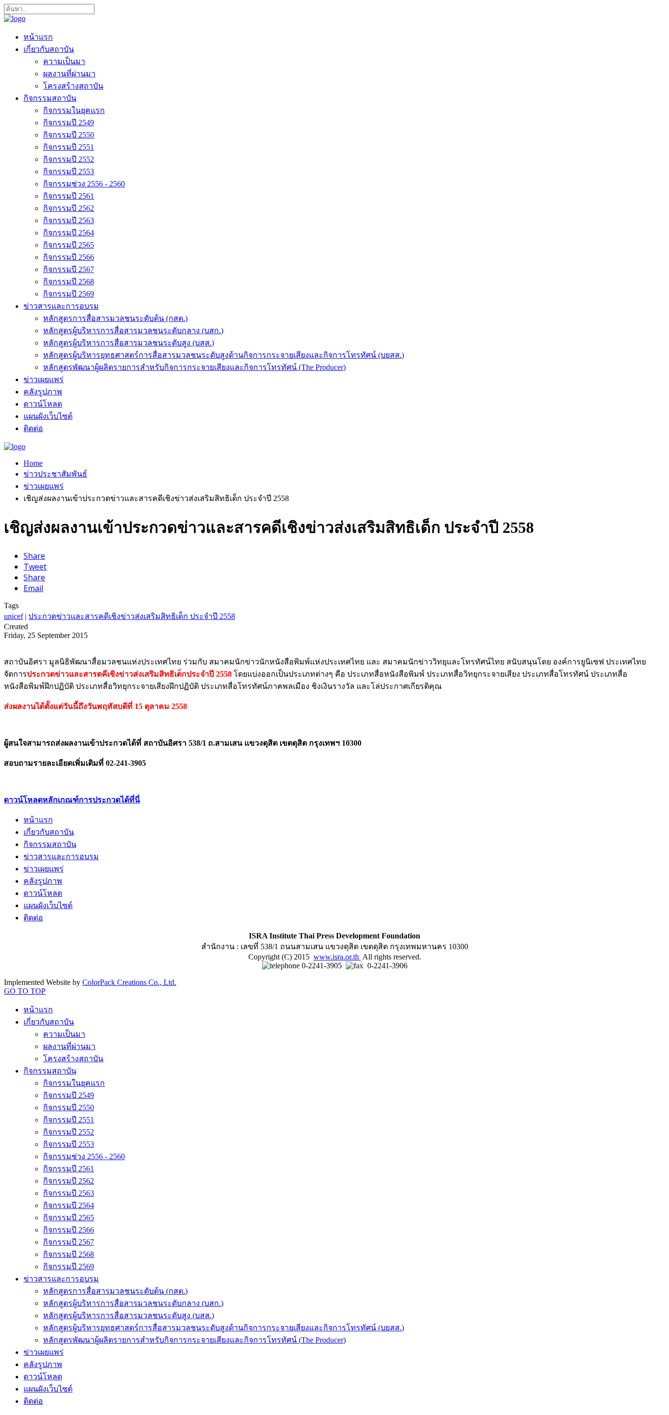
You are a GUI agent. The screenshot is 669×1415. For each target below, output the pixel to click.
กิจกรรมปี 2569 (68, 294)
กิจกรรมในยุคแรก (74, 110)
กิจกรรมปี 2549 (68, 122)
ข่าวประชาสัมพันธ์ (55, 474)
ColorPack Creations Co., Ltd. (129, 982)
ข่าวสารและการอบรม (61, 306)
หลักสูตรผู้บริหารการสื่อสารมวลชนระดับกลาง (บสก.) (133, 330)
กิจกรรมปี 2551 (68, 147)
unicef (13, 616)
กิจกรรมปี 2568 (68, 281)
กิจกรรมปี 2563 (68, 220)
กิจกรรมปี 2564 (68, 232)
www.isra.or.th (337, 957)
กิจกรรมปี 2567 (68, 269)
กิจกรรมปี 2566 (68, 257)
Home (33, 463)
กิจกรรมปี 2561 (68, 196)
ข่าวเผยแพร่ (44, 379)
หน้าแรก (38, 37)
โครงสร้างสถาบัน (73, 86)
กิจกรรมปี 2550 (68, 135)
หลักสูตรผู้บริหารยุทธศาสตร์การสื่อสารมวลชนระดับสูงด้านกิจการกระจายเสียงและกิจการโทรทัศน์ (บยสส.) (223, 355)
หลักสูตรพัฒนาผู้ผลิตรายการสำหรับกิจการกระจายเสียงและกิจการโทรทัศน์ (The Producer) (194, 367)
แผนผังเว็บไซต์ (48, 416)
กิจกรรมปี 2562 (68, 208)
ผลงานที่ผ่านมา (69, 73)
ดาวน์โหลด (43, 404)
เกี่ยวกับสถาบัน (49, 49)
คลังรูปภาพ (43, 392)
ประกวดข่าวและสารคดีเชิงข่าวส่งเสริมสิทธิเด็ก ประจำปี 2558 (131, 616)
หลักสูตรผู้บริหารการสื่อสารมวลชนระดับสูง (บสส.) (128, 343)
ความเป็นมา (64, 61)
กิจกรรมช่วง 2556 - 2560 (84, 184)
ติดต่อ (33, 428)
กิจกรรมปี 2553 (68, 171)
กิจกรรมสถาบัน (50, 98)
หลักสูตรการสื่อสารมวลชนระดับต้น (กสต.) (115, 318)
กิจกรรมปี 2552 (68, 159)
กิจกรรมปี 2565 (68, 245)
